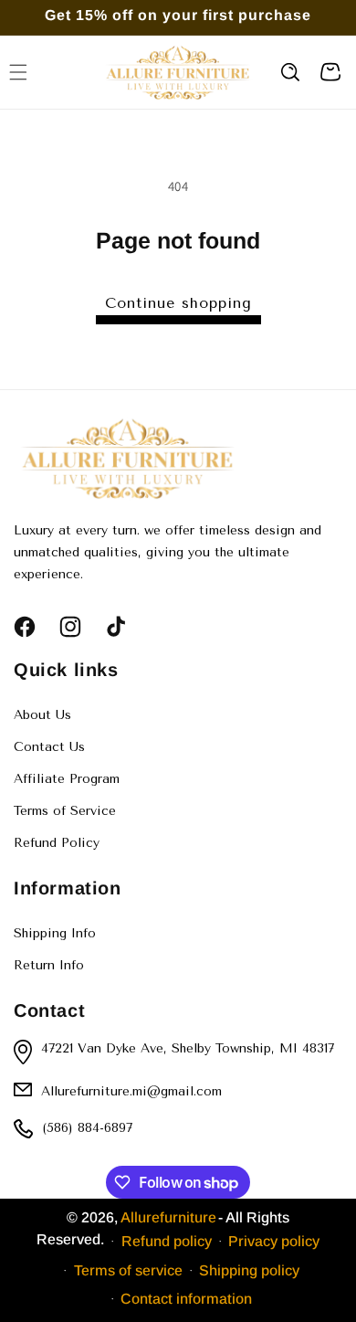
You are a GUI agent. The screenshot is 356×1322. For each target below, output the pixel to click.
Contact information (186, 1298)
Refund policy (166, 1241)
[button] (290, 72)
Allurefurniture (168, 1217)
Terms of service (128, 1270)
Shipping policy (249, 1270)
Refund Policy (56, 843)
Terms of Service (65, 811)
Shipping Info (55, 933)
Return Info (49, 965)
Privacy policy (273, 1241)
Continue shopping (178, 303)
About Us (42, 715)
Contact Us (49, 747)
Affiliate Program (67, 779)
